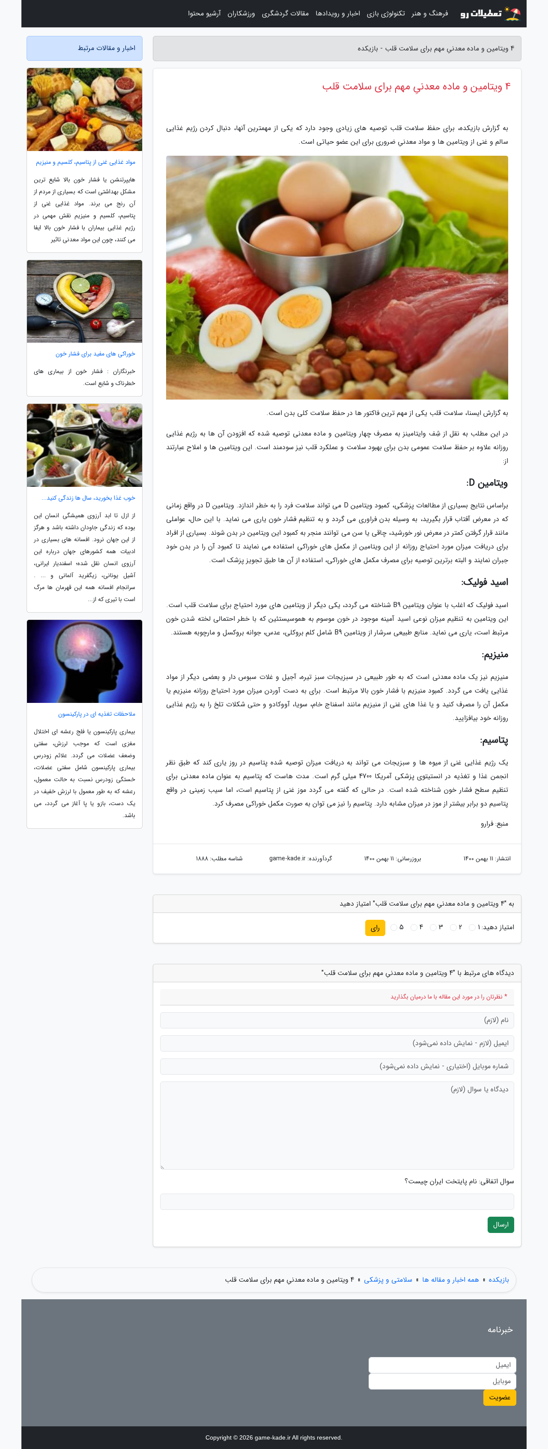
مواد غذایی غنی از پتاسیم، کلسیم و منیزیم (85, 162)
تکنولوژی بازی (386, 13)
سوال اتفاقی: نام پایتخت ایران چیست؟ (459, 1181)
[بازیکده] (489, 13)
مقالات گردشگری (285, 13)
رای (375, 927)
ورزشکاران (241, 13)
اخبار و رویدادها (338, 13)
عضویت (500, 1397)
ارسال (501, 1224)
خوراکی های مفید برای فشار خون (95, 354)
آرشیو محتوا (204, 13)
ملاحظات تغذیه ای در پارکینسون (96, 714)
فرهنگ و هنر (430, 13)
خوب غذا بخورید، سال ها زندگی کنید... (88, 498)
